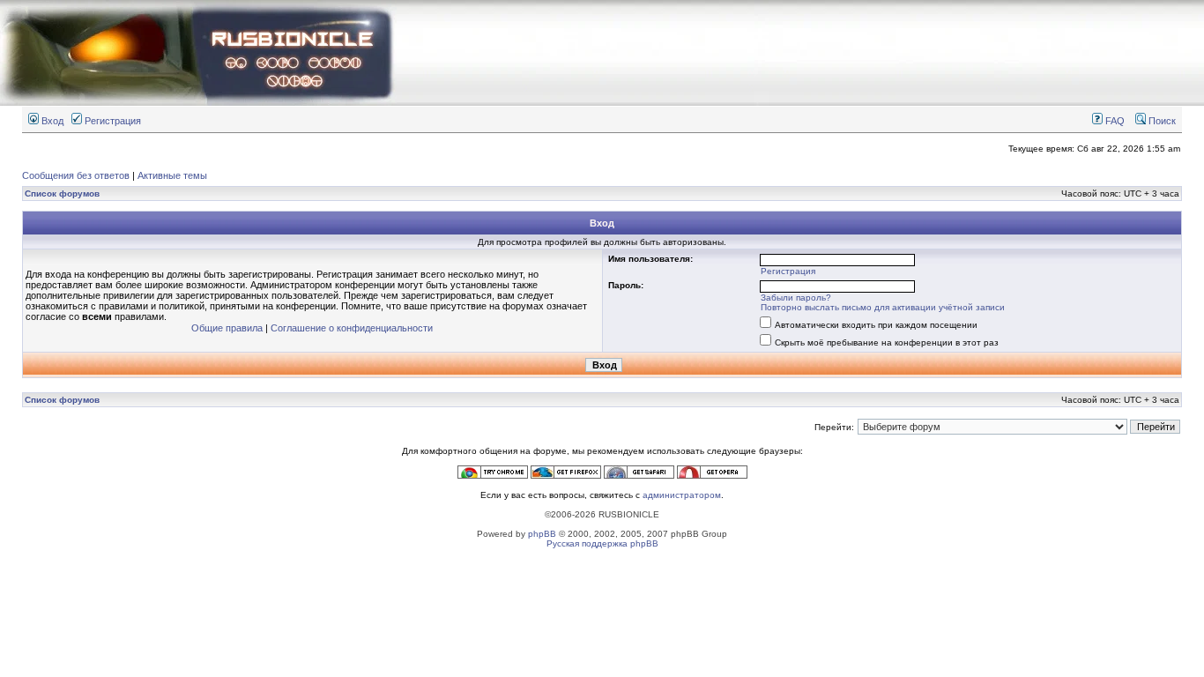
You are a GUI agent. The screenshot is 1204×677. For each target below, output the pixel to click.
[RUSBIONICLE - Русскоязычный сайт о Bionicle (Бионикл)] (198, 103)
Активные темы (172, 175)
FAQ (1114, 120)
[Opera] (712, 475)
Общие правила (227, 328)
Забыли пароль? (796, 297)
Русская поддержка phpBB (602, 543)
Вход (51, 120)
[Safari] (639, 475)
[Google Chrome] (492, 475)
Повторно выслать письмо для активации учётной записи (883, 307)
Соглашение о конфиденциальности (352, 328)
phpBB (542, 534)
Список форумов (62, 193)
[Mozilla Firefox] (566, 475)
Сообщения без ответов (76, 175)
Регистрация (111, 120)
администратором (682, 495)
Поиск (1161, 120)
